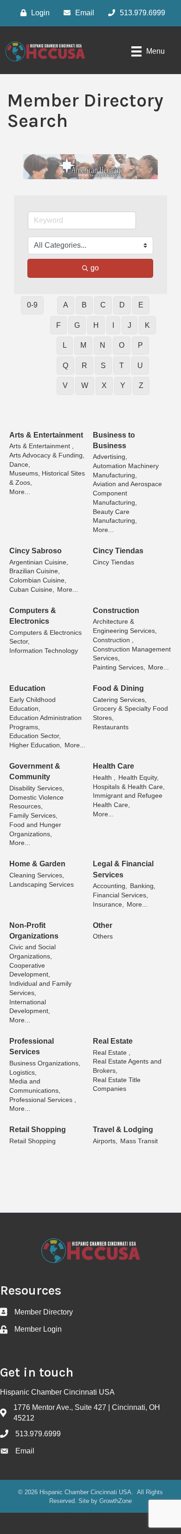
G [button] (77, 325)
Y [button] (122, 385)
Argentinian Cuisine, (38, 562)
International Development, (29, 1007)
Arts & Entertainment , (41, 446)
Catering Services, (120, 699)
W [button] (84, 385)
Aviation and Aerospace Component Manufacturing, (127, 493)
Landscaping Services (41, 884)
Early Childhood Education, (32, 704)
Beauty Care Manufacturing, (115, 516)
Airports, (105, 1141)
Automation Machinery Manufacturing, (126, 471)
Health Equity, (138, 777)
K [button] (147, 325)
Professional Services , (42, 1099)
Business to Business (114, 440)
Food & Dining (118, 688)
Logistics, (23, 1072)
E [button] (140, 305)
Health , (104, 777)
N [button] (102, 345)
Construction (116, 610)
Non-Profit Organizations (33, 930)
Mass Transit (139, 1141)
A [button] (65, 305)
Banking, (142, 886)
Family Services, (33, 815)
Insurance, (108, 904)
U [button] (140, 365)
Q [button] (65, 365)
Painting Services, (119, 667)
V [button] (65, 385)
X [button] (104, 385)
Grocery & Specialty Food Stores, (130, 713)
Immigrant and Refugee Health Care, (127, 800)
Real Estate (113, 1041)
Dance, (19, 464)
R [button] (84, 365)
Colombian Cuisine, (37, 580)
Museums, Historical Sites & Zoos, (47, 478)
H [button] (96, 325)
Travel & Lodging (123, 1129)
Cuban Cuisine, (31, 589)
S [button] (103, 365)
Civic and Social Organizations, (32, 952)
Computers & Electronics (32, 616)
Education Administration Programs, (45, 722)
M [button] (83, 345)
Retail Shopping (37, 1129)
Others (103, 936)
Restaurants (111, 727)
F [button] (58, 325)
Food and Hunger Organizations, (35, 829)
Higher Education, (35, 745)
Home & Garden (37, 864)
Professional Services (31, 1046)
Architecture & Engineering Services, (125, 626)
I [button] (113, 325)
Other (102, 925)
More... (19, 491)
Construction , (113, 640)
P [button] (140, 345)
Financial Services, (120, 895)
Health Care (113, 766)
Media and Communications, (34, 1086)
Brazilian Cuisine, (34, 571)
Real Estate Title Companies (117, 1085)
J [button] (129, 325)
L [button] (65, 345)
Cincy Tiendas (118, 551)
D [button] (122, 305)
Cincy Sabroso (35, 551)
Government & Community (34, 771)
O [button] (121, 345)
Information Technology (43, 650)
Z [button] (141, 385)
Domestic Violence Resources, (36, 802)
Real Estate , (111, 1052)
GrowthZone (115, 1500)
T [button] (121, 365)
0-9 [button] (32, 305)
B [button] (84, 305)
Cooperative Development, (29, 970)
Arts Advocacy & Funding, (46, 455)
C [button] (103, 305)
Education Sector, (35, 736)
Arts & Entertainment (46, 435)
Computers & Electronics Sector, (45, 637)
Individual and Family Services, (40, 988)
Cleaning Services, (36, 875)
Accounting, (110, 886)
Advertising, (110, 456)
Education (27, 688)
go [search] (94, 268)
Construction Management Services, (132, 654)
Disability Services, (36, 788)
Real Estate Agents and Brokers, (127, 1066)
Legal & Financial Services (123, 869)
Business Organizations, (44, 1063)
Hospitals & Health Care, (129, 786)
